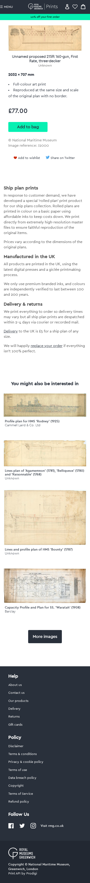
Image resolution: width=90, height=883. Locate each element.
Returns (14, 716)
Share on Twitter (63, 158)
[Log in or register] (67, 6)
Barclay (10, 611)
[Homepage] (43, 6)
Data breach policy (22, 777)
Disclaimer (15, 746)
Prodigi (31, 873)
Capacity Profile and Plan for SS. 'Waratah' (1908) (43, 607)
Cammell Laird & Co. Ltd (22, 425)
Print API (14, 873)
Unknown (45, 65)
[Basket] (83, 6)
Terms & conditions (22, 754)
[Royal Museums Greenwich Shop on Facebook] (11, 827)
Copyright (16, 785)
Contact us (16, 692)
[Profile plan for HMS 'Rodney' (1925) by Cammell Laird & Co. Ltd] (45, 416)
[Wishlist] (75, 6)
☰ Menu (6, 7)
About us (15, 685)
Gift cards (15, 724)
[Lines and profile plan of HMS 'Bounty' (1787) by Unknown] (45, 544)
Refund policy (18, 801)
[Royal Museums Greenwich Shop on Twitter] (22, 827)
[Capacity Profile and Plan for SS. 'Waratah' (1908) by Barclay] (45, 602)
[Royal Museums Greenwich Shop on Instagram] (33, 827)
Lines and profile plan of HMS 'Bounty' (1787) (39, 549)
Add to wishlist (29, 158)
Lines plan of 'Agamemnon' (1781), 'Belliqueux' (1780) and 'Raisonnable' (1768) (44, 473)
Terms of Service (20, 793)
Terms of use (17, 770)
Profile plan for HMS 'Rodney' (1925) (32, 421)
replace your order (47, 346)
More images (45, 636)
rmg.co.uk (55, 826)
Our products (18, 701)
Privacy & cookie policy (25, 762)
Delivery (11, 331)
